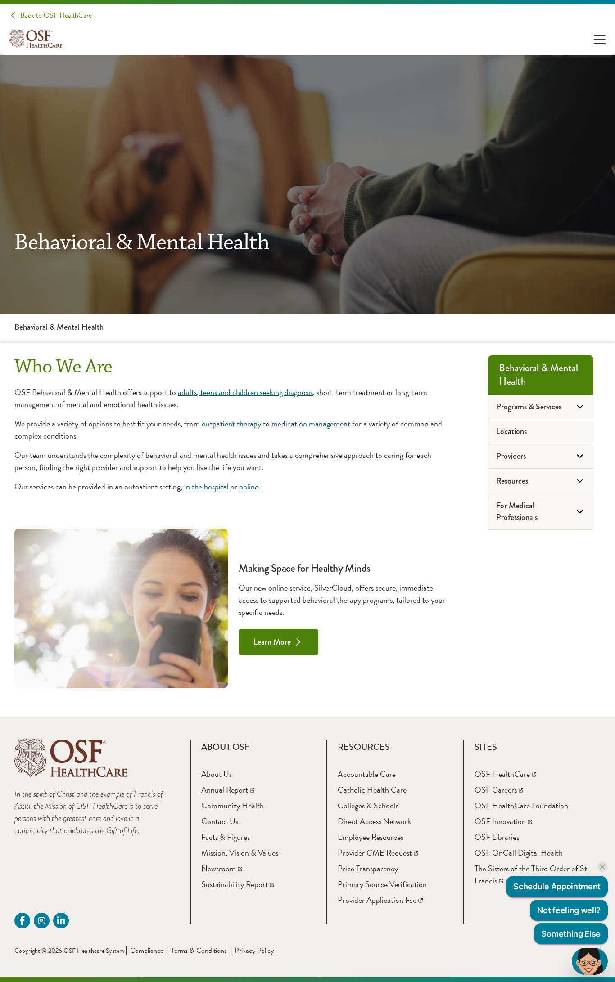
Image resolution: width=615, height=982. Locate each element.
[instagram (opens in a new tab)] (42, 920)
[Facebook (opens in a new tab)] (22, 920)
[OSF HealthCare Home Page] (35, 39)
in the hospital (206, 486)
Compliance (146, 950)
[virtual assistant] (590, 961)
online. (249, 486)
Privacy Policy (254, 950)
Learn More (272, 642)
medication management (310, 423)
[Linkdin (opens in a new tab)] (61, 920)
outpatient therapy (231, 423)
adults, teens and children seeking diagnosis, (246, 392)
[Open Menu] (600, 39)
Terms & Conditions (199, 950)
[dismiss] (602, 866)
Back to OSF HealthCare (56, 15)
